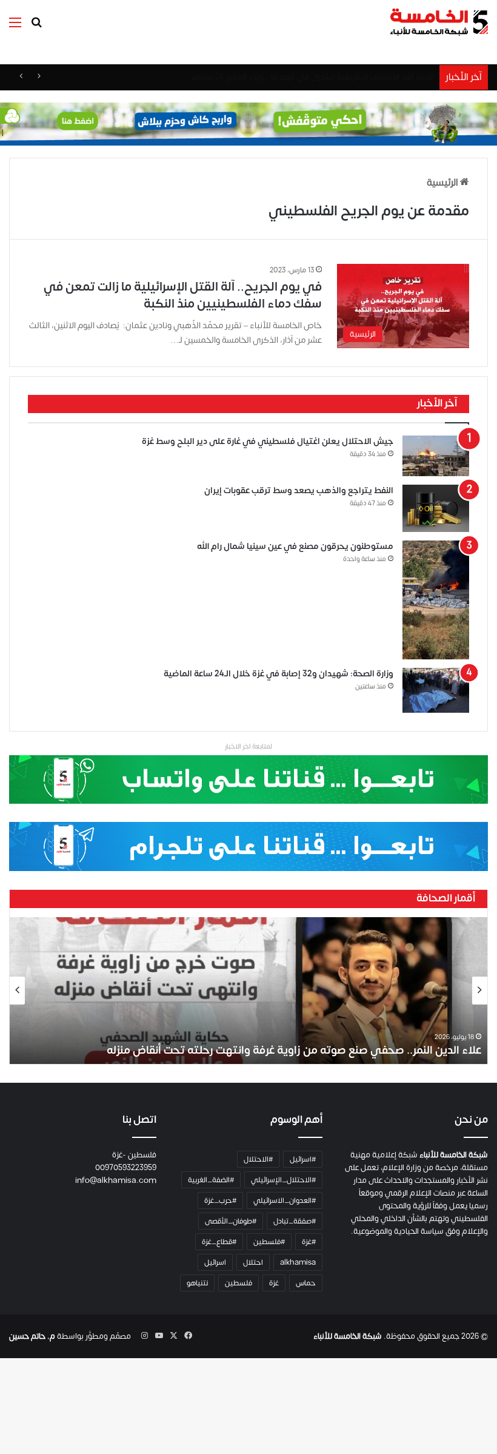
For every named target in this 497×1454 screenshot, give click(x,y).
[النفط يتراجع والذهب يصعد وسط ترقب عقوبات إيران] (435, 508)
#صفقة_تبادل (294, 1221)
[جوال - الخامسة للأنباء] (248, 123)
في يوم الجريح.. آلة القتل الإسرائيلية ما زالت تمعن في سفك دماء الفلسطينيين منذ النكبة (183, 295)
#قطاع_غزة (219, 1242)
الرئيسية (443, 182)
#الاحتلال (258, 1159)
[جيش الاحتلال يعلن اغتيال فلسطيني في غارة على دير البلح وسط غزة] (435, 456)
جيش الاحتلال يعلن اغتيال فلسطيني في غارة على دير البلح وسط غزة (267, 441)
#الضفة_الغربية (211, 1180)
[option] (248, 990)
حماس (306, 1283)
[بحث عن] (36, 27)
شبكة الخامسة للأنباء (347, 1336)
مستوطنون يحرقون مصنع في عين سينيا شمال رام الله (295, 546)
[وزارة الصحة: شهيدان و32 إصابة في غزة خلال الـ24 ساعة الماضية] (435, 690)
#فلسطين (269, 1242)
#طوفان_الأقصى (230, 1221)
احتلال (253, 1262)
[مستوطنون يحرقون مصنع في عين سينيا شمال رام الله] (435, 599)
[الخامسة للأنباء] (439, 22)
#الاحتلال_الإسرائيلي (283, 1180)
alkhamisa (298, 1262)
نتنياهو (197, 1283)
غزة (274, 1283)
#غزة (309, 1242)
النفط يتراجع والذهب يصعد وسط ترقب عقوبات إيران (298, 490)
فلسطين (238, 1283)
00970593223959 (125, 1167)
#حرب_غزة (220, 1200)
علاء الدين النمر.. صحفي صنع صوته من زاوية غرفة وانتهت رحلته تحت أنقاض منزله (294, 1050)
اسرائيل (215, 1262)
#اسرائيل (303, 1159)
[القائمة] (15, 27)
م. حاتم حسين (32, 1336)
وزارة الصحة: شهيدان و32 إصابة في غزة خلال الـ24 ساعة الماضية (278, 674)
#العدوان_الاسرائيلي (284, 1200)
